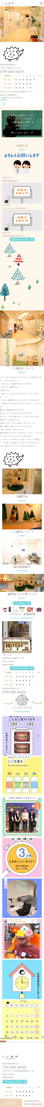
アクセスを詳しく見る (19, 668)
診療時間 (12, 1103)
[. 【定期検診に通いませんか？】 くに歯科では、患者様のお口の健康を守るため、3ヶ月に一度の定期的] (22, 857)
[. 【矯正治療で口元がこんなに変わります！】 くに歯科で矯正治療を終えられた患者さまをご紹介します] (22, 736)
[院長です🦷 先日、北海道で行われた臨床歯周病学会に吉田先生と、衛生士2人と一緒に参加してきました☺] (22, 817)
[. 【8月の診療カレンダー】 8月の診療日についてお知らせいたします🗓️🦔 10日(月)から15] (22, 1020)
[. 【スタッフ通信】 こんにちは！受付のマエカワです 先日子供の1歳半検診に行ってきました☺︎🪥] (22, 939)
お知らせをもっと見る (19, 239)
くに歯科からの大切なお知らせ (11, 97)
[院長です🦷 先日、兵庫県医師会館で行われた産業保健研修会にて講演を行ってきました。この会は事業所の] (22, 898)
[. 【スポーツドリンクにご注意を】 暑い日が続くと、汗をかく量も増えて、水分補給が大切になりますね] (22, 776)
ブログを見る (20, 603)
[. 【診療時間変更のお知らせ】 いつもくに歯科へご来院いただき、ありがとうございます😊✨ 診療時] (22, 979)
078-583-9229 (12, 71)
